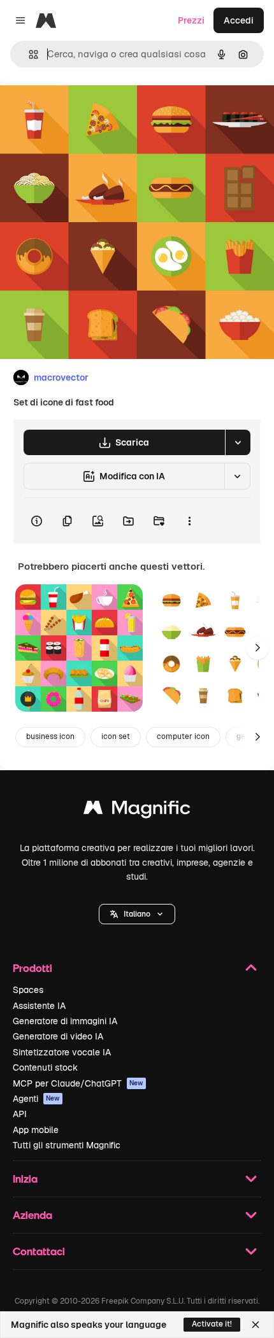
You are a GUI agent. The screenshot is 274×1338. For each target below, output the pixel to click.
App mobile (36, 1130)
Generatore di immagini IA (65, 1021)
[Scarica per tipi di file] (237, 442)
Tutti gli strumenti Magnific (66, 1145)
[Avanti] (257, 648)
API (20, 1114)
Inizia (25, 1178)
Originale (84, 109)
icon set (115, 736)
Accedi (239, 20)
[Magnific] (137, 810)
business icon (50, 736)
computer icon (183, 736)
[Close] (255, 1324)
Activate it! (212, 1324)
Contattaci (39, 1251)
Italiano (137, 914)
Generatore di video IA (58, 1036)
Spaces (28, 990)
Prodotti (32, 968)
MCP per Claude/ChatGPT (78, 1083)
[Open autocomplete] (28, 54)
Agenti (36, 1098)
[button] (137, 914)
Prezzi (191, 20)
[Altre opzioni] (189, 520)
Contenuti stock (45, 1067)
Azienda (32, 1215)
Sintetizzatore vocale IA (62, 1052)
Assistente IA (39, 1005)
